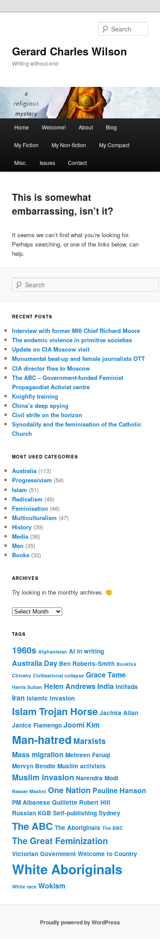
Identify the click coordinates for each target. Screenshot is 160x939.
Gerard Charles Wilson (69, 51)
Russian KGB (31, 813)
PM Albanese (31, 802)
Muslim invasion (43, 776)
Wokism (51, 885)
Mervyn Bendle (34, 766)
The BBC (112, 828)
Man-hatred (42, 739)
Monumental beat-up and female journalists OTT (78, 358)
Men (18, 545)
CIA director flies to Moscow (51, 368)
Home (21, 127)
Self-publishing (75, 813)
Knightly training (35, 396)
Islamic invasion (51, 698)
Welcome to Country (107, 853)
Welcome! (54, 127)
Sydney (109, 813)
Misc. (20, 162)
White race (24, 886)
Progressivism (32, 480)
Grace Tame (106, 674)
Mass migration (38, 754)
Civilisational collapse (58, 675)
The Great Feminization (60, 840)
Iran (18, 698)
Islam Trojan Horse (55, 711)
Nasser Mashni (29, 791)
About (86, 127)
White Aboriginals (67, 869)
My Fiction (26, 145)
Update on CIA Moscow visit (50, 349)
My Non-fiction (69, 145)
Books (20, 555)
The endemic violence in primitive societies (72, 340)
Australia (24, 470)
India (105, 686)
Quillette (64, 802)
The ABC (32, 826)
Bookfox (126, 664)
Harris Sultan (27, 687)
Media (20, 536)
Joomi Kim (82, 725)
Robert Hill (94, 802)
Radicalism (27, 499)
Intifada (127, 686)
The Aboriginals (77, 827)
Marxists (89, 740)
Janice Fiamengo (37, 725)
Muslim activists (81, 766)
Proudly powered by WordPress (80, 922)
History (22, 527)
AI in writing (86, 651)
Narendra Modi (97, 778)
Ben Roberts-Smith (87, 663)
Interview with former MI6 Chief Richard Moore (76, 330)
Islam (19, 489)
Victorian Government (44, 853)
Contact (77, 162)
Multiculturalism (34, 517)
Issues (47, 162)
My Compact (114, 145)
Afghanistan (52, 651)
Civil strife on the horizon (47, 415)
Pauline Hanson (119, 790)
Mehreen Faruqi (87, 755)
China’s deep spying (40, 405)
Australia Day (34, 663)
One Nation (69, 789)
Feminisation (30, 508)
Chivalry (21, 675)
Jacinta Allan (119, 712)
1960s (24, 650)
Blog (111, 127)
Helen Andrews (70, 686)
